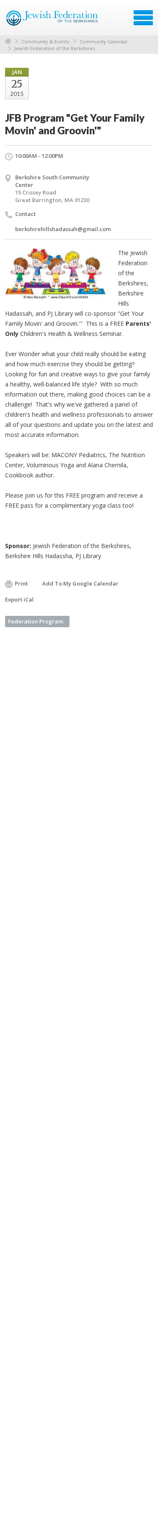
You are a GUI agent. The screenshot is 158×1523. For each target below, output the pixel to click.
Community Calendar (104, 41)
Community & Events (45, 41)
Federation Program (35, 621)
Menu (143, 17)
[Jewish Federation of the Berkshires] (52, 20)
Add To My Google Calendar (80, 583)
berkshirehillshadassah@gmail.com (63, 229)
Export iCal (19, 599)
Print (21, 583)
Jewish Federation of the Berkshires (54, 48)
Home (8, 41)
